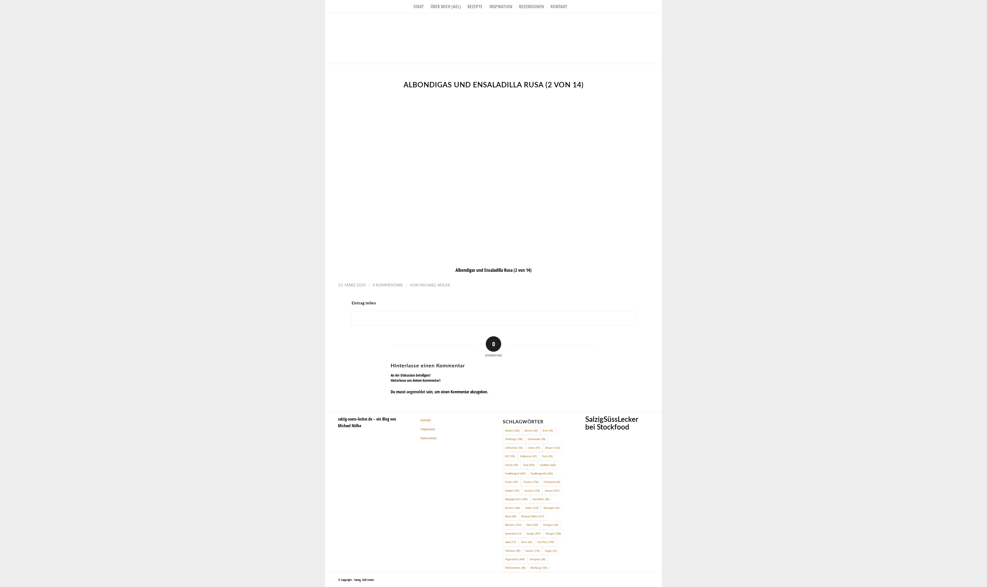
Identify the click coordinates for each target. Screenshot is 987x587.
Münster (513, 525)
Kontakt (426, 420)
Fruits (511, 482)
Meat (510, 516)
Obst (532, 525)
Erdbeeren (528, 456)
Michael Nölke (434, 285)
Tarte (526, 542)
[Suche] (574, 6)
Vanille (532, 551)
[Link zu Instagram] (650, 21)
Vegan (551, 551)
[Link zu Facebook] (642, 21)
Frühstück (552, 482)
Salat (510, 542)
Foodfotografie (542, 473)
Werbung (539, 568)
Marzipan (552, 508)
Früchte (531, 482)
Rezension (513, 533)
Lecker (532, 508)
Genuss (552, 490)
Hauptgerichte (516, 499)
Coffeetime (514, 448)
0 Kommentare (388, 285)
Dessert (552, 448)
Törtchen (512, 551)
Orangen (550, 525)
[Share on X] (493, 318)
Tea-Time (545, 542)
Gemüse (532, 490)
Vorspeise (538, 559)
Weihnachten (515, 568)
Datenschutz (429, 438)
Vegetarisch (515, 559)
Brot (548, 430)
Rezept (534, 533)
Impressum (428, 429)
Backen (512, 430)
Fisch (547, 456)
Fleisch (511, 465)
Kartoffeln (541, 499)
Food (529, 465)
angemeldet (416, 392)
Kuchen (512, 508)
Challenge (514, 439)
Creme (534, 448)
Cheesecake (537, 439)
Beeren (531, 430)
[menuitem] (418, 6)
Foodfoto (548, 465)
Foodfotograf (515, 473)
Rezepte (553, 533)
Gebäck (512, 490)
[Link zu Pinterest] (658, 21)
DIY (510, 456)
